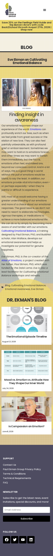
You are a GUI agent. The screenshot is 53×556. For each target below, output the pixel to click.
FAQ (5, 482)
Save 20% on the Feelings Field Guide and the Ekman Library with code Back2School (26, 26)
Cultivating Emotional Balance (18, 231)
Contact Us (9, 465)
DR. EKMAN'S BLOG (26, 300)
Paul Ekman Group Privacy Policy (22, 469)
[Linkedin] (31, 539)
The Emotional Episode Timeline (26, 336)
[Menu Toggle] (44, 9)
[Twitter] (14, 539)
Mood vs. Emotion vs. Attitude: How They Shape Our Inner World (26, 381)
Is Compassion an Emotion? (26, 426)
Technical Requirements (17, 478)
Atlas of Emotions (11, 260)
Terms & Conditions (14, 473)
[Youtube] (22, 539)
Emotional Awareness (17, 289)
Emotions (35, 129)
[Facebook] (6, 539)
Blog (7, 285)
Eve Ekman (37, 289)
